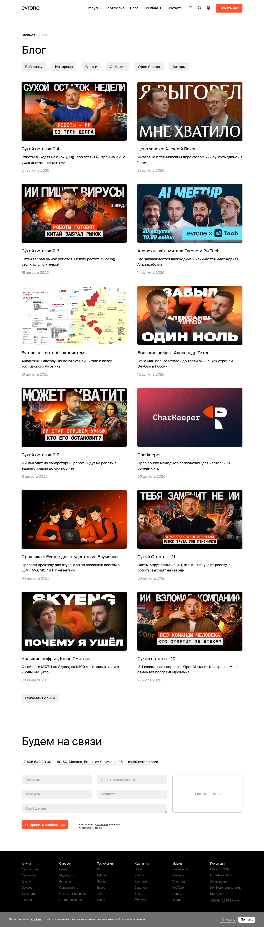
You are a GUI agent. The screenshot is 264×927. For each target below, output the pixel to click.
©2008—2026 (219, 900)
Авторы (179, 66)
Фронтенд (29, 894)
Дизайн (27, 881)
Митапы (140, 899)
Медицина (66, 875)
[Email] (190, 11)
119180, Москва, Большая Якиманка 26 (90, 761)
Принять (247, 919)
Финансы (65, 881)
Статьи (91, 66)
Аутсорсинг (30, 875)
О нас (139, 869)
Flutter (101, 900)
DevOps (27, 888)
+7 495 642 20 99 (36, 761)
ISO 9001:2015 (220, 869)
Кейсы (139, 875)
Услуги (93, 8)
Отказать (228, 919)
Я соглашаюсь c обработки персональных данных (99, 826)
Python (101, 875)
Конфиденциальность (225, 888)
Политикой (102, 824)
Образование (68, 888)
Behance (178, 875)
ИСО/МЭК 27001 (221, 875)
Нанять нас (229, 8)
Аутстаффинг (31, 869)
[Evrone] (31, 8)
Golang (101, 881)
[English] (208, 11)
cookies (36, 919)
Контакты (175, 8)
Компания (152, 8)
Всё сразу (33, 66)
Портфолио (115, 8)
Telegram (178, 881)
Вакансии (142, 888)
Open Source (149, 66)
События (117, 66)
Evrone (234, 900)
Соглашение (219, 881)
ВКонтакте (179, 869)
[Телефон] (199, 11)
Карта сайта (218, 894)
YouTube (178, 888)
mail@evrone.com (143, 761)
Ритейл (64, 869)
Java (100, 894)
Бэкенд (27, 900)
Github (176, 894)
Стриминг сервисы (72, 894)
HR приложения (70, 900)
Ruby (100, 869)
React (101, 888)
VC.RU (176, 900)
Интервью (64, 66)
